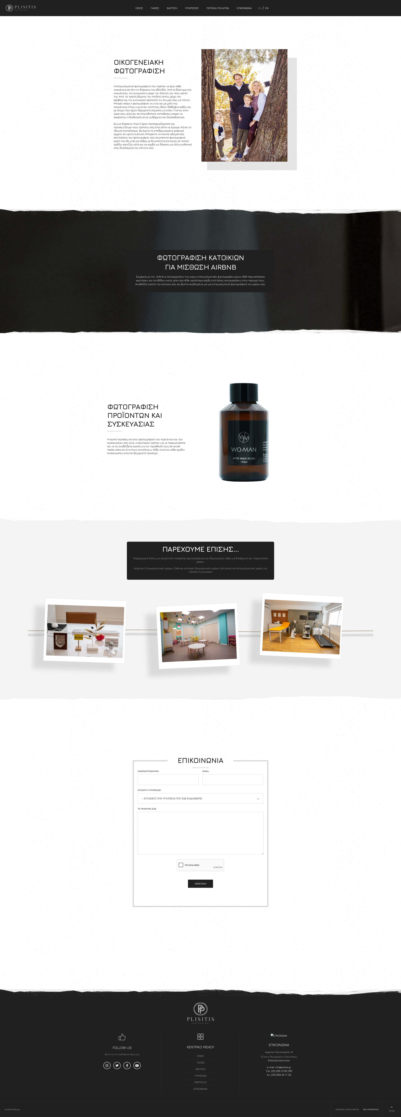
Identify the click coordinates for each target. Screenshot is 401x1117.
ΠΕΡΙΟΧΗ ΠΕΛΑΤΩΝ (217, 8)
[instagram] (107, 1065)
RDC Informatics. (370, 1109)
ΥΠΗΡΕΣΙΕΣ (192, 8)
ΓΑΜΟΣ (155, 8)
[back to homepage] (18, 8)
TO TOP (391, 1111)
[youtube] (137, 1065)
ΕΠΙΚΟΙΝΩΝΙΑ (244, 8)
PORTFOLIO (200, 1082)
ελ (259, 8)
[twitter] (117, 1065)
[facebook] (127, 1065)
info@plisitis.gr (283, 1067)
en (266, 8)
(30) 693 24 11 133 (281, 1074)
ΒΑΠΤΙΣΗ (172, 8)
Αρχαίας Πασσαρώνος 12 (279, 1052)
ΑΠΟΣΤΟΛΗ (200, 884)
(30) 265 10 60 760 (281, 1071)
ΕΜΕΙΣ (139, 8)
